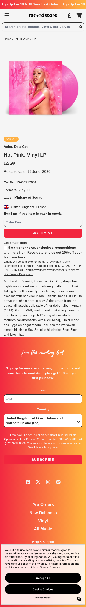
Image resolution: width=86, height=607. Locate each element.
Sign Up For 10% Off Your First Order (29, 4)
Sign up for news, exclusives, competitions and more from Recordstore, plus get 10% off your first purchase (43, 252)
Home (7, 39)
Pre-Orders (43, 504)
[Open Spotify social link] (58, 482)
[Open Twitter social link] (38, 482)
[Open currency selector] (69, 15)
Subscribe (43, 460)
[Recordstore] (43, 15)
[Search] (80, 26)
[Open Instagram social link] (48, 482)
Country (43, 409)
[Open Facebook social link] (28, 482)
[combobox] (43, 26)
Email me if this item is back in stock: (33, 213)
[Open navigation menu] (7, 15)
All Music (43, 529)
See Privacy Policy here (18, 274)
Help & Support (43, 542)
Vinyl (43, 521)
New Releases (43, 512)
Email (43, 390)
